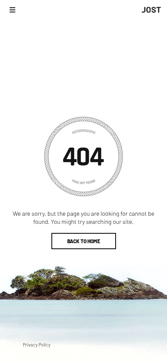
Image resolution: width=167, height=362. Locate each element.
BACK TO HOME (83, 241)
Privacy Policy (37, 344)
